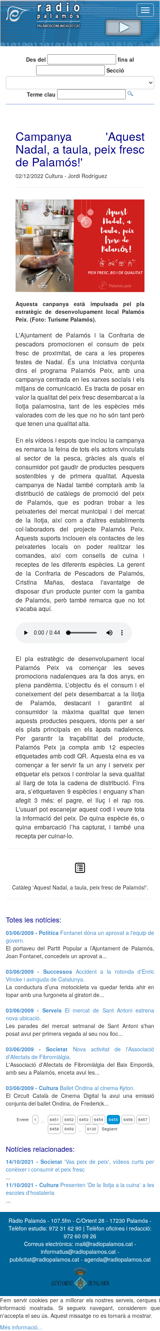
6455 (113, 1119)
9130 (91, 1129)
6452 (69, 1119)
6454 (98, 1119)
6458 (54, 1129)
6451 (54, 1119)
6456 (128, 1119)
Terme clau (41, 94)
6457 (143, 1119)
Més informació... (21, 1327)
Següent (109, 1129)
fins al (126, 59)
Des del (36, 59)
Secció (115, 70)
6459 (69, 1129)
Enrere (23, 1119)
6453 (84, 1119)
